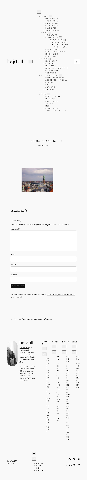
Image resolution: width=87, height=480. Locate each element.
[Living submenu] (49, 33)
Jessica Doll (24, 348)
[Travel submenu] (50, 16)
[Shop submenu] (48, 94)
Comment (15, 229)
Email (14, 264)
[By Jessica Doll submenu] (60, 75)
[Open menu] (30, 61)
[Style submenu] (49, 59)
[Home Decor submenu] (60, 37)
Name (14, 254)
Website (14, 275)
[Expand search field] (77, 61)
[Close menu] (39, 12)
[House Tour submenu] (64, 40)
